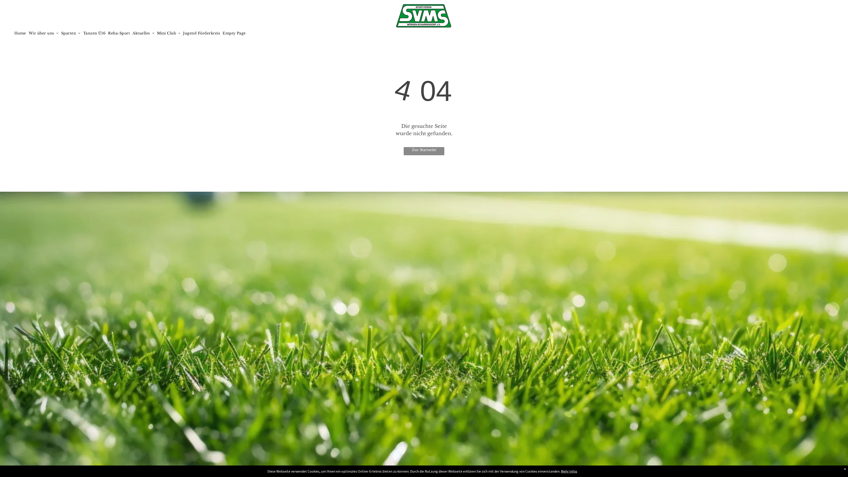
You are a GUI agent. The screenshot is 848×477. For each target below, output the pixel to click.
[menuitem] (21, 33)
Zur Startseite (424, 150)
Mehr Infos (569, 471)
